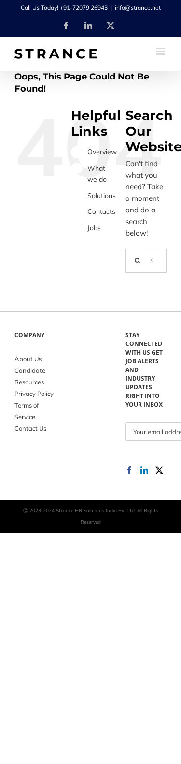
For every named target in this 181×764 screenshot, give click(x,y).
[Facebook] (129, 470)
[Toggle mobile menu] (161, 51)
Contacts (101, 211)
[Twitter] (159, 470)
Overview (102, 151)
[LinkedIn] (144, 470)
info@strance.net (138, 7)
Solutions (101, 195)
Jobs (94, 228)
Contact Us (30, 428)
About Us (28, 359)
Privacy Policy (34, 393)
